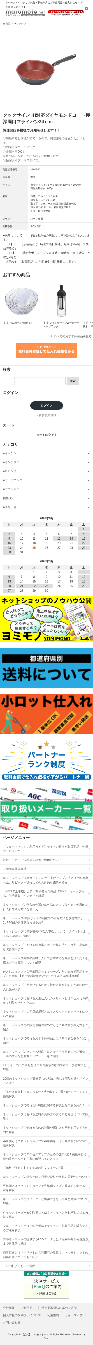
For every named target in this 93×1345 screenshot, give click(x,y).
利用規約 (53, 1315)
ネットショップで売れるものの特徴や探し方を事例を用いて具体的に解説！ (45, 1130)
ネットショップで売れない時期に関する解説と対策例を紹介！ (44, 1105)
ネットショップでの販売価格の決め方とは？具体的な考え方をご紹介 (45, 1027)
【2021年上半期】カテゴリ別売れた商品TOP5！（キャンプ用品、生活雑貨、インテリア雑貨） (43, 894)
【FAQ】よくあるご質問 (19, 1266)
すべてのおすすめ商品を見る (72, 336)
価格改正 (9, 498)
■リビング (9, 471)
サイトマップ (74, 1315)
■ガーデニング (12, 480)
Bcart (46, 1338)
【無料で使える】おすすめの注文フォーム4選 (33, 1167)
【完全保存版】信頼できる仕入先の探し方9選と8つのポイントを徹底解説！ (45, 1094)
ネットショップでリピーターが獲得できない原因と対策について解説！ (45, 1201)
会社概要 (9, 1307)
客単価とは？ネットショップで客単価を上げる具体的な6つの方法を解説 (45, 1143)
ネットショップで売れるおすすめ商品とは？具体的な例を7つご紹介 (45, 1041)
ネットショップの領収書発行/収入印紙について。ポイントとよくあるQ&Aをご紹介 (44, 934)
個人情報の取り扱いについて (22, 1315)
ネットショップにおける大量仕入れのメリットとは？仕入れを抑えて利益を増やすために (45, 1001)
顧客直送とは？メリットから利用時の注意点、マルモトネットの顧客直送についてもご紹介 (45, 1255)
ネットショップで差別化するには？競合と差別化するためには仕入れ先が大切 (45, 987)
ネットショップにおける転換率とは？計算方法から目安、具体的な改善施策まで (45, 947)
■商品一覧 (9, 507)
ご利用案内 (28, 1307)
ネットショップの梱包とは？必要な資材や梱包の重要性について (45, 1176)
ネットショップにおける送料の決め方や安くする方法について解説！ (45, 1116)
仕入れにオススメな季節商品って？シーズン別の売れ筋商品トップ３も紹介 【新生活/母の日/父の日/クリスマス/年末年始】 (45, 974)
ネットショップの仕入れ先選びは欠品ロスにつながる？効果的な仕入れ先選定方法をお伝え (45, 907)
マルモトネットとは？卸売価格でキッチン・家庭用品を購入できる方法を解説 (45, 1228)
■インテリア (11, 462)
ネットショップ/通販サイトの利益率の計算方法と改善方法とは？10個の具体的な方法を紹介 (43, 920)
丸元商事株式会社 (14, 869)
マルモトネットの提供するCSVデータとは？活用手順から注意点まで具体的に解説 (45, 1241)
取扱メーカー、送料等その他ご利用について (32, 860)
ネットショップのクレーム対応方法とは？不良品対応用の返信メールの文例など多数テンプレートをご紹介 (45, 1054)
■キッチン (20, 23)
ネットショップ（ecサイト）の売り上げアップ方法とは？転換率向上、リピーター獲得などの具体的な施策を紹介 (45, 880)
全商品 (6, 23)
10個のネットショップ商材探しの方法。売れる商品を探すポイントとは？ (45, 1081)
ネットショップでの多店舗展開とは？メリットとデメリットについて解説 (45, 1014)
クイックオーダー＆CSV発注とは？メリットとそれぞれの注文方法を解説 (45, 1215)
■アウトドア (11, 489)
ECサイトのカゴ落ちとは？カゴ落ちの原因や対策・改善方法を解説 (44, 1067)
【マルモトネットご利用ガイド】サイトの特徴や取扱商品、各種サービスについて (45, 849)
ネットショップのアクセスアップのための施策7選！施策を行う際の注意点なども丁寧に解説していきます (45, 1156)
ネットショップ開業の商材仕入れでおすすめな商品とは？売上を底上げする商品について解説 (45, 960)
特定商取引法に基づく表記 (59, 1307)
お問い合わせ (12, 1322)
